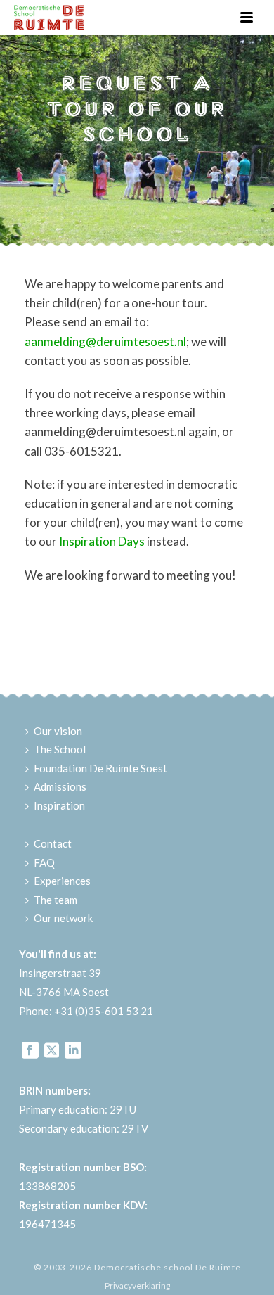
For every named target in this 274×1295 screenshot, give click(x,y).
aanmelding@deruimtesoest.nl (105, 341)
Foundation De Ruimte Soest (100, 768)
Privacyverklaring (137, 1285)
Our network (63, 918)
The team (55, 899)
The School (60, 749)
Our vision (58, 731)
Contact (53, 843)
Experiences (62, 880)
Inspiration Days (102, 541)
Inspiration (59, 805)
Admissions (60, 786)
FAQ (44, 862)
